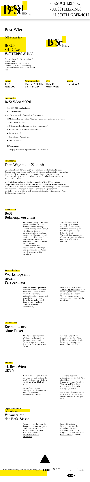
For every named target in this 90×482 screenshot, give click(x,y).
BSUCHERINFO (66, 3)
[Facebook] (56, 469)
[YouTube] (59, 469)
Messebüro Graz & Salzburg (72, 433)
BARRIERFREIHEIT (9, 470)
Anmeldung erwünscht (70, 289)
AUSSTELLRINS (67, 9)
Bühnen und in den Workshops (23, 182)
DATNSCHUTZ (26, 470)
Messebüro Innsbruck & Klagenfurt (69, 431)
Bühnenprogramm (35, 222)
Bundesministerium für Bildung (35, 426)
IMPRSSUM (36, 470)
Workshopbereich (38, 287)
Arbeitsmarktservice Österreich (31, 435)
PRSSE (18, 470)
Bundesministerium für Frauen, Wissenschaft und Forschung (33, 430)
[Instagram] (54, 469)
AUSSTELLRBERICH (70, 15)
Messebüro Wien (67, 428)
